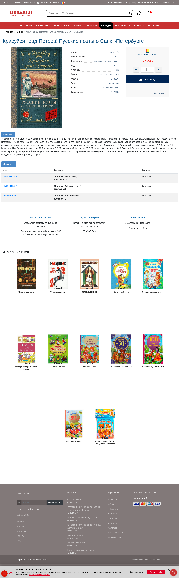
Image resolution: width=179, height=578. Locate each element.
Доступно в (159, 92)
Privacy (156, 559)
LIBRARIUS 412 (10, 186)
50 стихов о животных (121, 366)
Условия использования (141, 559)
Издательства (116, 532)
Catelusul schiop (89, 292)
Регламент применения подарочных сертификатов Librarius (84, 508)
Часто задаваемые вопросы (80, 550)
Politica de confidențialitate (39, 575)
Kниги (19, 31)
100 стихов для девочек (153, 366)
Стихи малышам (89, 366)
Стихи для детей (58, 292)
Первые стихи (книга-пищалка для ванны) (105, 442)
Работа (55, 2)
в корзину (148, 79)
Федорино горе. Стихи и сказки (26, 367)
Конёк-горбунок (121, 292)
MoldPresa (42, 559)
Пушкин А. (114, 52)
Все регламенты (75, 499)
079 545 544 (23, 515)
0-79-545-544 (117, 2)
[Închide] (168, 569)
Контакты (43, 2)
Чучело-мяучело (26, 292)
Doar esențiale (136, 572)
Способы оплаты (75, 535)
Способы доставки (76, 542)
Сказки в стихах (58, 366)
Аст (117, 56)
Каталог (113, 523)
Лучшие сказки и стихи (152, 292)
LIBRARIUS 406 (10, 176)
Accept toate (156, 572)
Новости (17, 2)
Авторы (113, 527)
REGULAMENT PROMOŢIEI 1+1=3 (82, 517)
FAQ (19, 540)
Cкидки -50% (115, 537)
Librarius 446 (9, 195)
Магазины (30, 2)
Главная (9, 31)
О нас (112, 504)
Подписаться (54, 502)
